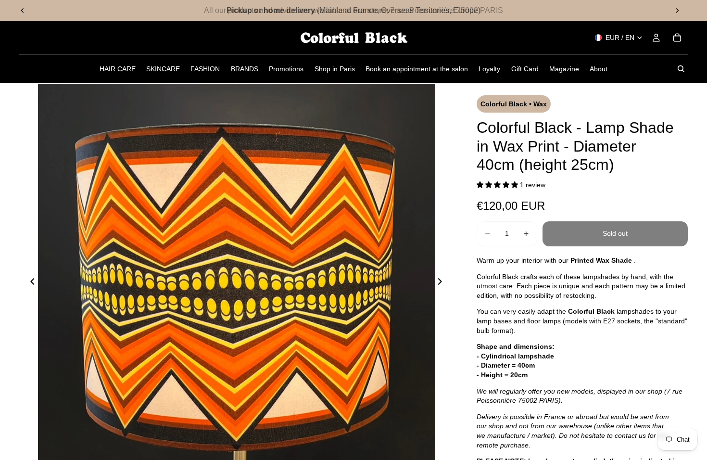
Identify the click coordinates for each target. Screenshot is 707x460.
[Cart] (677, 37)
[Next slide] (677, 10)
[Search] (681, 68)
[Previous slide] (22, 10)
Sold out (615, 233)
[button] (498, 185)
